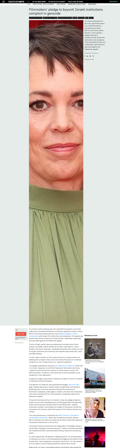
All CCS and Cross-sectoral (35, 17)
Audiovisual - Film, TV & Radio (50, 17)
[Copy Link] (93, 56)
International (81, 17)
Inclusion (91, 17)
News (86, 17)
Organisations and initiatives (65, 17)
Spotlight (75, 17)
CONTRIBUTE (113, 1)
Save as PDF (20, 334)
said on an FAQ (73, 385)
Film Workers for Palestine (64, 366)
